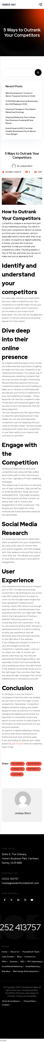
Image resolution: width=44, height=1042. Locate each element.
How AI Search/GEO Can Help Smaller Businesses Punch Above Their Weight (21, 131)
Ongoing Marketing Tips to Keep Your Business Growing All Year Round (20, 120)
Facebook (17, 764)
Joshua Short (23, 813)
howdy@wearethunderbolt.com (20, 883)
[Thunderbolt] (9, 4)
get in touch (18, 743)
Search (38, 72)
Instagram (33, 764)
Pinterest (33, 769)
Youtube (17, 774)
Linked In (17, 769)
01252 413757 (10, 879)
